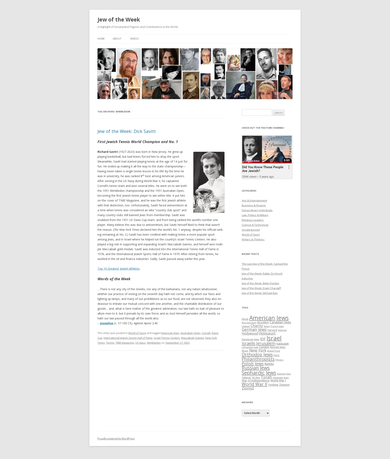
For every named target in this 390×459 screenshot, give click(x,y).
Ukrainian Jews (281, 377)
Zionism (284, 384)
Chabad (246, 326)
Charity (257, 325)
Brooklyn (263, 322)
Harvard (272, 330)
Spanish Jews (284, 373)
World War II (254, 384)
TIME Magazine (125, 343)
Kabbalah (282, 344)
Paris (277, 355)
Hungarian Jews (250, 339)
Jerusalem (265, 343)
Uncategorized (251, 230)
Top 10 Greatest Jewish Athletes (119, 268)
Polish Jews (253, 363)
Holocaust (267, 333)
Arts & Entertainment (254, 200)
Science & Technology (255, 225)
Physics (279, 359)
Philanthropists (258, 359)
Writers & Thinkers (253, 239)
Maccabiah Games (192, 338)
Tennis (110, 343)
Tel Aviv (255, 377)
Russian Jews (256, 367)
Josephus (106, 323)
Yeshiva (273, 384)
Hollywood (250, 333)
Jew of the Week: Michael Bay (260, 293)
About (117, 38)
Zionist (248, 388)
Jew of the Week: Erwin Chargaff (261, 288)
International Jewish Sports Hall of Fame (128, 338)
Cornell (206, 333)
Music (245, 350)
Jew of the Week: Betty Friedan (260, 283)
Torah (266, 377)
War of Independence (256, 380)
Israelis (248, 343)
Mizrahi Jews (277, 347)
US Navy (140, 343)
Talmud (246, 377)
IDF (263, 338)
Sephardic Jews (259, 372)
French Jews (277, 326)
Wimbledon (154, 343)
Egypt (267, 326)
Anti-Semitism (249, 322)
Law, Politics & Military (255, 215)
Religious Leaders (253, 220)
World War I (278, 380)
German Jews (254, 329)
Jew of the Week (119, 19)
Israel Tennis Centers (167, 338)
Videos (134, 38)
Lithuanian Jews (250, 347)
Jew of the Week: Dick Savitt (127, 131)
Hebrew (282, 330)
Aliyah (245, 319)
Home (101, 38)
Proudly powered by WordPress (116, 438)
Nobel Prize (273, 350)
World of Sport (137, 333)
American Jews (170, 333)
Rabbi (269, 363)
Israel (274, 338)
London (264, 347)
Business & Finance (254, 205)
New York (257, 350)
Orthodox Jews (257, 354)
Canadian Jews (280, 322)
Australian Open (190, 333)
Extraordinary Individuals (257, 210)
